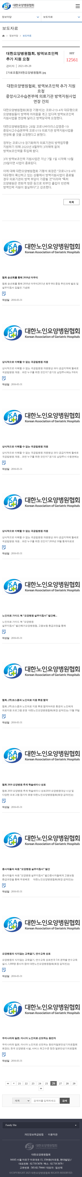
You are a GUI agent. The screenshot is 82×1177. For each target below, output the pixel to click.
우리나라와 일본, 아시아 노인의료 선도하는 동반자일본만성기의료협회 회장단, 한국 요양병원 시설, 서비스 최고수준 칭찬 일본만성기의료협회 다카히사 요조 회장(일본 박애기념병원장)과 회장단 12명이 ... (39, 1046)
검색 (64, 1100)
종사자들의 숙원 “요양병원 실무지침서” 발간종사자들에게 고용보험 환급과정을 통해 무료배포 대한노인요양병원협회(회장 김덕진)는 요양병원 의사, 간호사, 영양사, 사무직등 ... (38, 877)
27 (60, 1083)
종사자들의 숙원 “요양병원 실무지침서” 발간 (26, 869)
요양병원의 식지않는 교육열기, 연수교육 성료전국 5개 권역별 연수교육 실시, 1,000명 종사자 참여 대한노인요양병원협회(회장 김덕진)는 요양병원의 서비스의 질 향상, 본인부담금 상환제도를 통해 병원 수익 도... (40, 962)
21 (19, 1083)
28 (67, 1083)
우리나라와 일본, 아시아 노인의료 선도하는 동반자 (29, 1038)
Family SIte (11, 1125)
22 (26, 1083)
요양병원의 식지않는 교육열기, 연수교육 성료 (26, 953)
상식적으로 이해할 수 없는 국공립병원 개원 (25, 362)
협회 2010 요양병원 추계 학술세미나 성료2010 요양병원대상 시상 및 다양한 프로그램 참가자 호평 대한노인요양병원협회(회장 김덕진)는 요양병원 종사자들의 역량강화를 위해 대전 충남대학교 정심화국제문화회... (38, 793)
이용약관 (53, 1134)
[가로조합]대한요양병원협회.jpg (26, 72)
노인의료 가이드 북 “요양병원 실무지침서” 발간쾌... (29, 615)
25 (46, 1083)
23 (33, 1083)
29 (74, 1083)
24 (39, 1083)
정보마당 (7, 16)
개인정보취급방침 (34, 1134)
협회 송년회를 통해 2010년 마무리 (20, 277)
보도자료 (48, 16)
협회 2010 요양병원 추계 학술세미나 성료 (24, 784)
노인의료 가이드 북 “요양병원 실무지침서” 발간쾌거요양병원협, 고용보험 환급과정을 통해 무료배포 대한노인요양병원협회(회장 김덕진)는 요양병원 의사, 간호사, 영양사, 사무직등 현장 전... (34, 624)
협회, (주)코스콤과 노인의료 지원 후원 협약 (25, 700)
